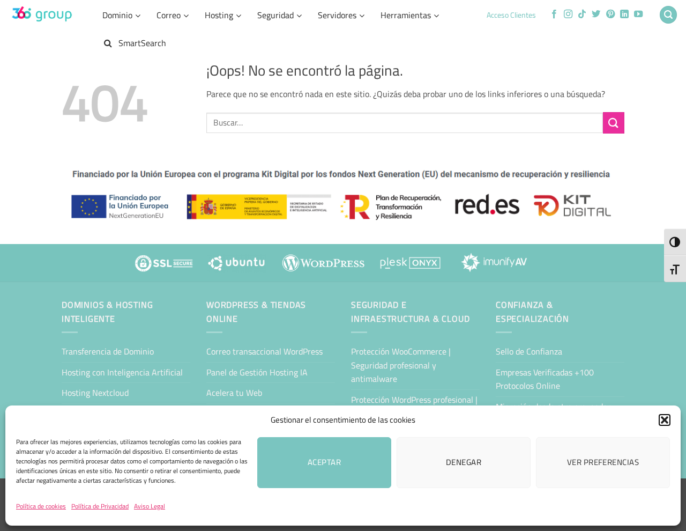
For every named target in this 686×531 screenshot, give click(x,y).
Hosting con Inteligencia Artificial (122, 372)
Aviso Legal (149, 506)
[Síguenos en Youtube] (638, 14)
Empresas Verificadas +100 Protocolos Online (545, 379)
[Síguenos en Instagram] (568, 14)
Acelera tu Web (234, 393)
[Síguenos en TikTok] (582, 14)
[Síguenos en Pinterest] (610, 14)
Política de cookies (41, 506)
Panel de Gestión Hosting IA (257, 372)
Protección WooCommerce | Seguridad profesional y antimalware (401, 365)
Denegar (463, 462)
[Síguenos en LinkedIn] (624, 14)
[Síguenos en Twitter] (596, 14)
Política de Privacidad (100, 506)
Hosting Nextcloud (95, 393)
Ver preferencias (603, 462)
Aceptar (324, 462)
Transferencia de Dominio (108, 351)
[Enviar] (613, 122)
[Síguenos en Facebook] (554, 14)
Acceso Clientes (511, 15)
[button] (664, 420)
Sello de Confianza (529, 351)
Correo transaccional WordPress (264, 351)
